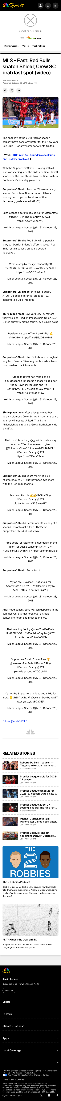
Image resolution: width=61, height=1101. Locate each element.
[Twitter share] (11, 90)
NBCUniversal (19, 1080)
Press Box (7, 1073)
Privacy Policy (29, 1073)
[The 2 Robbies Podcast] (30, 862)
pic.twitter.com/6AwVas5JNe (30, 637)
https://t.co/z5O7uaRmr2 (30, 272)
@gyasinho (36, 440)
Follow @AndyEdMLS (15, 721)
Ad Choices (17, 1073)
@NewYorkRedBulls (26, 384)
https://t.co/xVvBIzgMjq (34, 590)
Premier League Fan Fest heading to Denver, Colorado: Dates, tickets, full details (37, 834)
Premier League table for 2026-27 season (38, 778)
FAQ (39, 1071)
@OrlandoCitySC (42, 264)
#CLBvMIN (46, 448)
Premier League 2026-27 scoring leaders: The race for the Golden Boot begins (39, 806)
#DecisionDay (33, 216)
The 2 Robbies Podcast (16, 882)
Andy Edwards (11, 80)
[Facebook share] (5, 90)
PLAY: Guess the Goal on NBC (20, 939)
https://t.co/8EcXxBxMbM (37, 337)
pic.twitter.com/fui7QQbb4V (30, 671)
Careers (15, 1071)
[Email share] (18, 90)
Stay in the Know (10, 979)
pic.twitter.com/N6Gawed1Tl (30, 503)
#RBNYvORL (18, 268)
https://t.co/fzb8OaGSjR (30, 701)
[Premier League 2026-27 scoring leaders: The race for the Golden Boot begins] (10, 807)
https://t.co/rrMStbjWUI (30, 220)
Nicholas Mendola (28, 768)
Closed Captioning (28, 1071)
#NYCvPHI (15, 337)
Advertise (6, 1071)
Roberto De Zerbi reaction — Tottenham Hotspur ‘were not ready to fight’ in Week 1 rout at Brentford (38, 764)
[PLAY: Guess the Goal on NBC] (30, 920)
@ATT (48, 216)
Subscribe (9, 990)
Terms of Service (42, 1075)
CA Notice (29, 1075)
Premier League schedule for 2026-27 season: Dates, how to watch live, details (38, 792)
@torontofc (51, 212)
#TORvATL (15, 216)
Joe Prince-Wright (28, 783)
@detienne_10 (17, 380)
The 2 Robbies (38, 46)
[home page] (13, 5)
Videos (25, 46)
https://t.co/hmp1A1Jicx (44, 550)
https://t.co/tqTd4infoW (30, 392)
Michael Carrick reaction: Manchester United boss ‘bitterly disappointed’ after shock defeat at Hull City (39, 820)
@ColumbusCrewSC (17, 448)
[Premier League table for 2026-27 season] (10, 779)
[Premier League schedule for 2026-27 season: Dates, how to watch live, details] (10, 793)
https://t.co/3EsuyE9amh (30, 456)
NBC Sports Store (50, 1071)
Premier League (11, 46)
